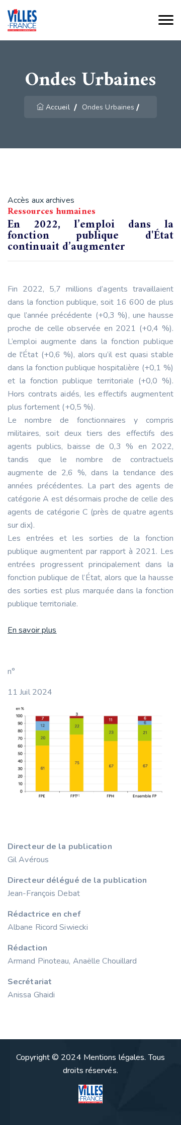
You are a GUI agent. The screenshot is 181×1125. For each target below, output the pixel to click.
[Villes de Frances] (22, 20)
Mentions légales (114, 1057)
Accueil (58, 107)
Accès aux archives (41, 200)
